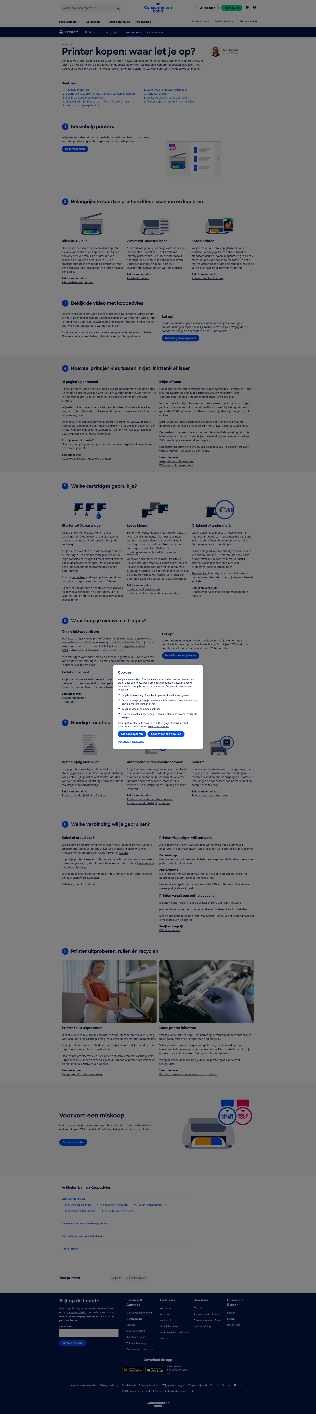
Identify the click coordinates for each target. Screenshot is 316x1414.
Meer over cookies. (158, 726)
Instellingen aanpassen (131, 741)
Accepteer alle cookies (166, 734)
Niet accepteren (132, 734)
